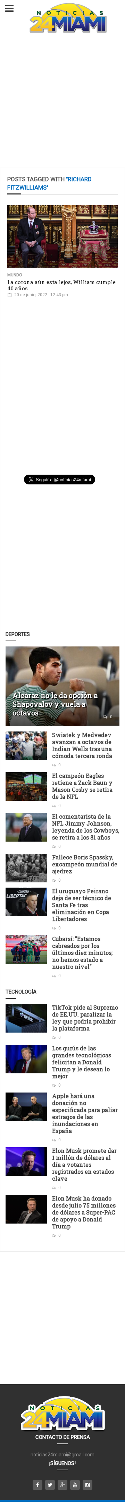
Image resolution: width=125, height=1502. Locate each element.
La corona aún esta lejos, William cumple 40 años (61, 285)
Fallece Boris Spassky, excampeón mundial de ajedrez (84, 864)
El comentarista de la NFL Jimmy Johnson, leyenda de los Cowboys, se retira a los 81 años (85, 827)
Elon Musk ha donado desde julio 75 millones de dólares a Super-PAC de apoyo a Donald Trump (84, 1212)
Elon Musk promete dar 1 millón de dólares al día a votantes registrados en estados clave (84, 1164)
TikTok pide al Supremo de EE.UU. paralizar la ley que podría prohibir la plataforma (85, 1018)
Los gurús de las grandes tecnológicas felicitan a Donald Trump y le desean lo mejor (81, 1062)
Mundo (14, 275)
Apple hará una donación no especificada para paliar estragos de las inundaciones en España (85, 1113)
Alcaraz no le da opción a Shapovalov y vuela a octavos (55, 704)
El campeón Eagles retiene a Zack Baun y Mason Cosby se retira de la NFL (82, 786)
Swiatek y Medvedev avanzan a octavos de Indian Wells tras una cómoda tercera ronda (82, 745)
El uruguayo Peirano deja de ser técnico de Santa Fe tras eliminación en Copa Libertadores (81, 904)
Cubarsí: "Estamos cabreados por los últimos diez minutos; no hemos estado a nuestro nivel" (82, 952)
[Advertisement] (62, 101)
